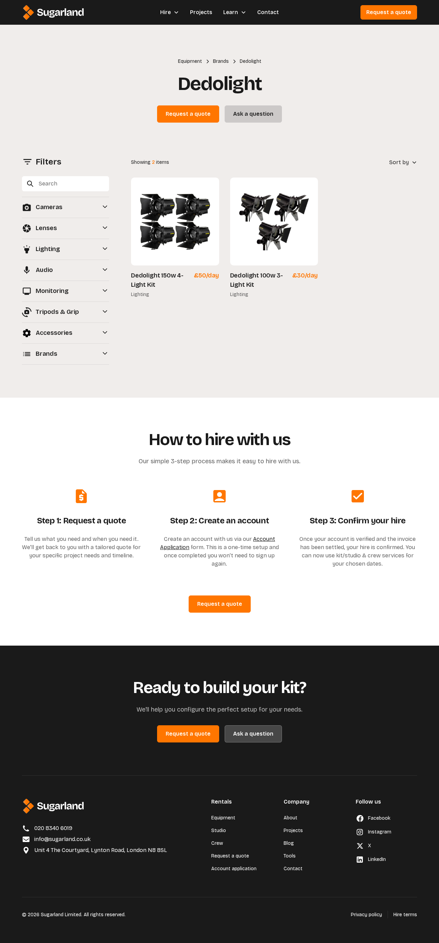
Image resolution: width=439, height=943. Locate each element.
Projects (201, 12)
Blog (289, 843)
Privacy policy (366, 915)
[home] (54, 12)
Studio (218, 830)
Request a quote (388, 12)
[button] (170, 12)
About (290, 818)
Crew (217, 843)
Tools (290, 856)
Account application (234, 869)
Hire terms (405, 915)
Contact (268, 12)
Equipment (223, 818)
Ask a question (253, 114)
